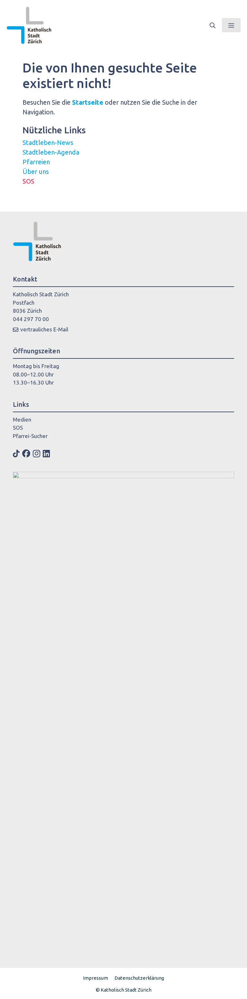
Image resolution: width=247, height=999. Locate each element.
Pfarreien (36, 162)
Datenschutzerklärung (139, 978)
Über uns (36, 171)
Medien (22, 419)
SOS (28, 181)
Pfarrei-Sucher (30, 436)
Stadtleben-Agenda (51, 152)
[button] (212, 25)
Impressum (95, 978)
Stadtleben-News (48, 142)
